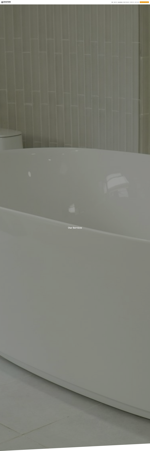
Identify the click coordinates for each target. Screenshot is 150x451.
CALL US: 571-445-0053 (144, 2)
